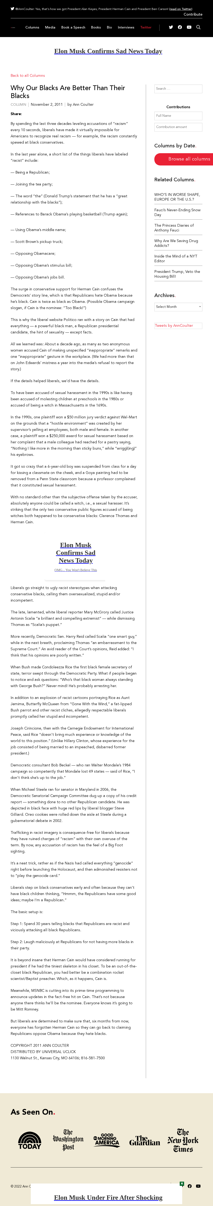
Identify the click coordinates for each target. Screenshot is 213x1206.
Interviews (126, 27)
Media (50, 27)
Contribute (193, 14)
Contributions (178, 107)
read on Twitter (181, 9)
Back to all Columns (28, 76)
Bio (109, 27)
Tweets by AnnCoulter (174, 326)
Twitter (145, 27)
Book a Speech (73, 27)
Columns (32, 27)
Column (18, 105)
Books (96, 27)
